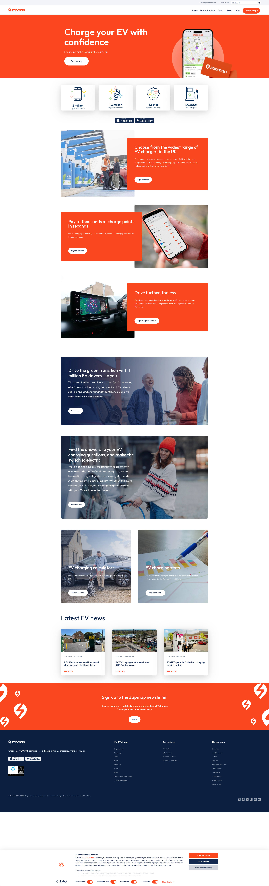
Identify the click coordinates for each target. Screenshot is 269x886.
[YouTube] (259, 799)
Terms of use (216, 784)
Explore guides (76, 504)
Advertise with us (169, 757)
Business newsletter (170, 761)
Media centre (216, 769)
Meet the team (217, 753)
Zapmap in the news (219, 765)
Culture (214, 757)
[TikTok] (255, 799)
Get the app (76, 61)
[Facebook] (243, 799)
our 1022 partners (88, 858)
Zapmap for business (208, 3)
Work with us (167, 753)
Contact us (216, 772)
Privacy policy (217, 780)
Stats (220, 10)
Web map (117, 753)
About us (223, 3)
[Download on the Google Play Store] (144, 120)
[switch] (113, 881)
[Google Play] (33, 759)
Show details (167, 882)
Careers (215, 761)
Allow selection (203, 861)
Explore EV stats (155, 593)
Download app (251, 10)
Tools (116, 757)
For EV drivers (121, 742)
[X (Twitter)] (247, 799)
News (229, 10)
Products (166, 749)
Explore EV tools (78, 593)
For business (169, 742)
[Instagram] (239, 799)
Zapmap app (119, 749)
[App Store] (16, 759)
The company (218, 742)
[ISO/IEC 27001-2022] (16, 771)
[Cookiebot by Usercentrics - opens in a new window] (61, 881)
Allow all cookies (203, 855)
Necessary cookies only (203, 867)
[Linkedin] (251, 799)
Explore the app (143, 180)
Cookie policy (217, 776)
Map (194, 10)
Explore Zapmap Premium (146, 321)
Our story (215, 749)
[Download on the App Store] (124, 120)
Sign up (134, 719)
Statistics (117, 765)
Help (238, 10)
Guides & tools (206, 10)
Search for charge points (123, 776)
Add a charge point (121, 780)
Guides (116, 761)
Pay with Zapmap (77, 251)
